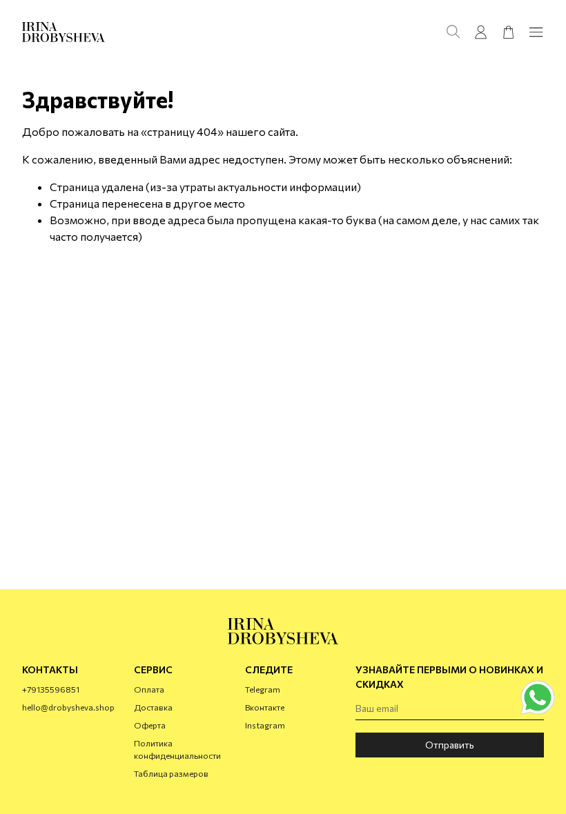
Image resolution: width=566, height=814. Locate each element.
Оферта (150, 725)
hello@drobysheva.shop (68, 707)
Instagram (265, 725)
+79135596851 (50, 689)
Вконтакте (264, 707)
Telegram (262, 689)
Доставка (153, 707)
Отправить (449, 745)
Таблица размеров (171, 773)
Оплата (149, 689)
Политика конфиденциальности (177, 749)
